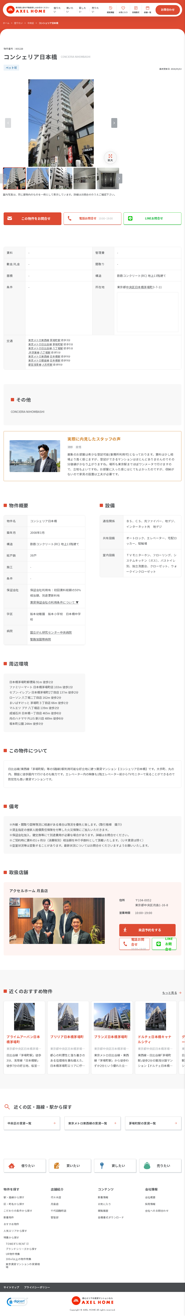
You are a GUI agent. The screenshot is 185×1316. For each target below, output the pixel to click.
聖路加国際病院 (40, 639)
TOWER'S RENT (16, 1243)
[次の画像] (114, 123)
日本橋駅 (55, 356)
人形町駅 (47, 364)
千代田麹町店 (58, 1210)
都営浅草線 (34, 364)
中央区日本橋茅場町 (139, 287)
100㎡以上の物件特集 (18, 1259)
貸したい (82, 9)
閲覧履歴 (103, 1210)
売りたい (95, 9)
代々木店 (56, 1197)
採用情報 (150, 1204)
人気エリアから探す (15, 1231)
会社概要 (150, 1197)
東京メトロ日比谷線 (40, 344)
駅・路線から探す (14, 1197)
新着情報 (103, 1197)
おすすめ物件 (11, 1224)
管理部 (55, 1217)
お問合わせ (168, 9)
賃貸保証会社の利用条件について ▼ (54, 602)
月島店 (55, 1204)
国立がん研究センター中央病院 (51, 632)
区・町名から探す (14, 1204)
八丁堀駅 (58, 348)
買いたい (69, 9)
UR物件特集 (13, 1254)
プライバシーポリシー (37, 1287)
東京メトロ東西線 (38, 340)
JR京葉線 (33, 352)
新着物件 (9, 1217)
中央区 (30, 22)
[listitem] (14, 178)
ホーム (6, 22)
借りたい (57, 9)
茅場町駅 (55, 340)
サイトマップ (11, 1287)
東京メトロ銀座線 (38, 360)
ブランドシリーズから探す (21, 1249)
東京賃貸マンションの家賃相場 (23, 1265)
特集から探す (11, 1237)
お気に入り (104, 1204)
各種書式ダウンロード (111, 1217)
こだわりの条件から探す (18, 1210)
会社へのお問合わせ (157, 1210)
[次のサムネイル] (119, 178)
